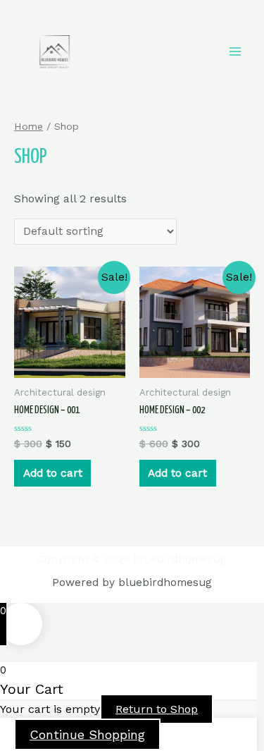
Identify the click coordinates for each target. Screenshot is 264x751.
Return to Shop (156, 709)
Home (28, 126)
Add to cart (52, 473)
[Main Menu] (235, 51)
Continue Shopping (87, 734)
